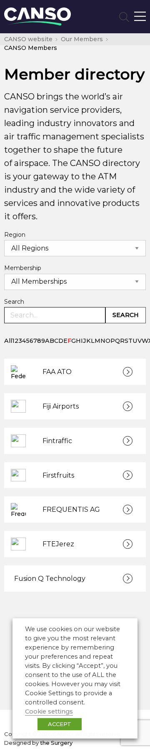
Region (14, 234)
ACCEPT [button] (59, 724)
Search (14, 301)
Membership (22, 268)
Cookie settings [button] (49, 711)
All (8, 341)
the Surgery (56, 742)
